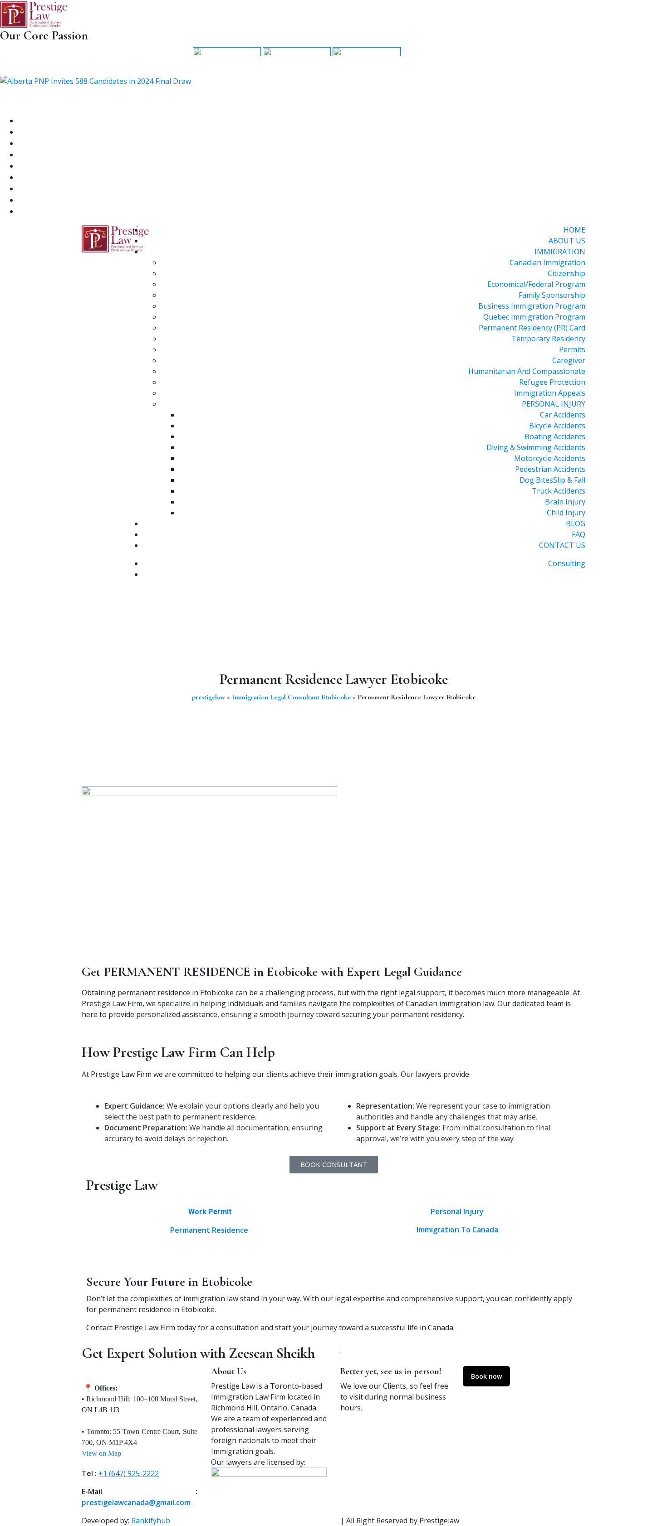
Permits (572, 349)
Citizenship (566, 273)
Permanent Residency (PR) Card (532, 328)
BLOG (575, 523)
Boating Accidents (555, 436)
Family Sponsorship (552, 295)
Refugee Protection (552, 382)
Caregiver (568, 360)
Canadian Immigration (547, 262)
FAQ (578, 534)
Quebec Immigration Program (534, 317)
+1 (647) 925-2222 (128, 1473)
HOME (574, 230)
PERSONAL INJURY (553, 404)
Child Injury (566, 513)
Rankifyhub (150, 1521)
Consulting (566, 563)
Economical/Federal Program (536, 284)
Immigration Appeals (549, 393)
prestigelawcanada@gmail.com (136, 1502)
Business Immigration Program (531, 306)
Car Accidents (562, 415)
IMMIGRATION (560, 252)
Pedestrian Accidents (550, 469)
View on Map (101, 1453)
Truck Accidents (558, 491)
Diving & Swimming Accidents (535, 447)
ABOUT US (567, 241)
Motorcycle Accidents (549, 458)
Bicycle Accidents (557, 426)
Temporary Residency (548, 339)
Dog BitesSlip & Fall (552, 480)
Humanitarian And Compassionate (526, 371)
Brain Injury (565, 502)
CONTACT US (562, 545)
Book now (486, 1376)
